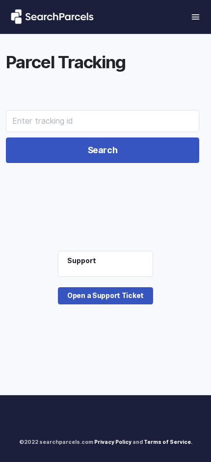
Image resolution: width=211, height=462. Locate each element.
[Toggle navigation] (195, 17)
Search (103, 150)
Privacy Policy (113, 442)
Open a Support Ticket (105, 295)
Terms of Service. (168, 442)
